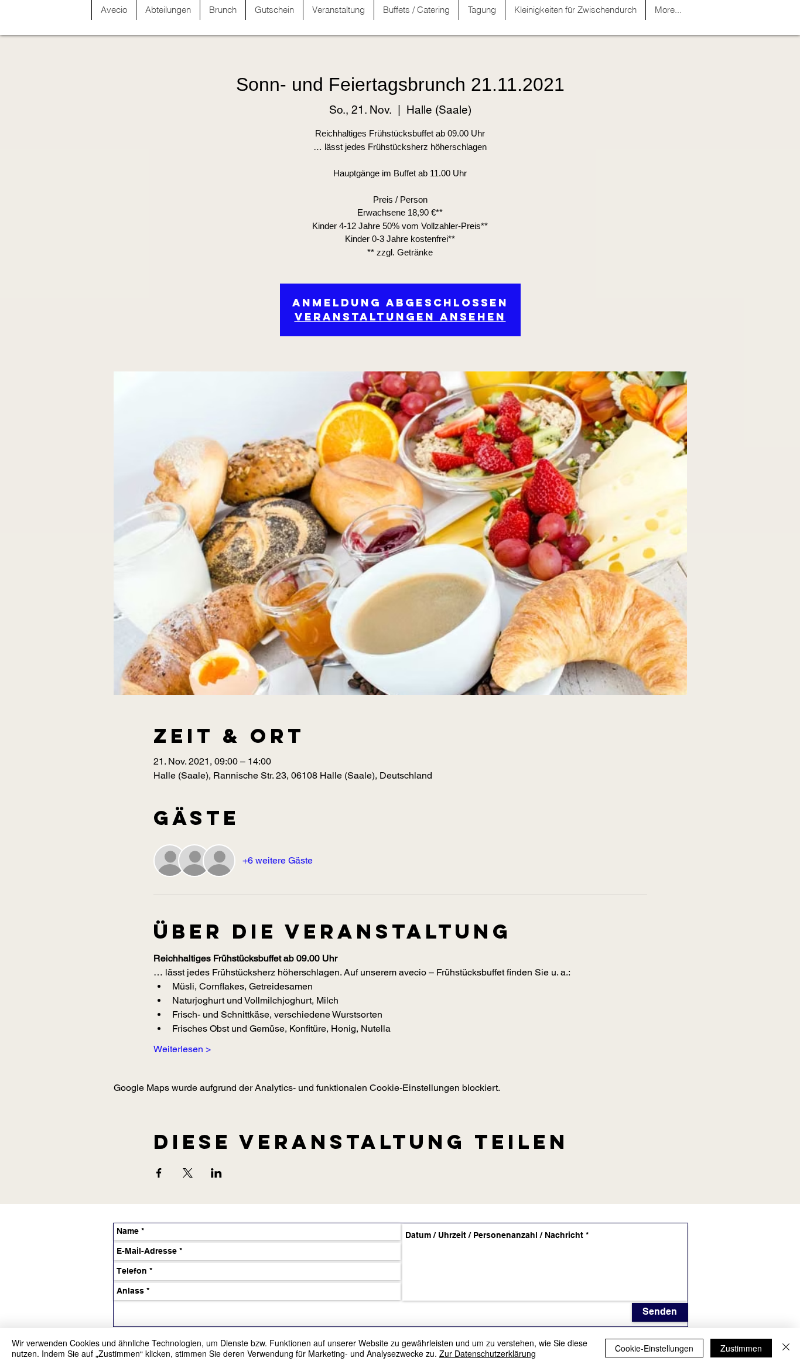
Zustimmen (741, 1348)
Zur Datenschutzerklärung (487, 1353)
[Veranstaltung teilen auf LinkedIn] (216, 1173)
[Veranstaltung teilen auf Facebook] (159, 1173)
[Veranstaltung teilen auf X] (187, 1173)
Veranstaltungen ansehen (400, 316)
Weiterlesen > (182, 1049)
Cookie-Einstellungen (654, 1348)
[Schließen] (786, 1348)
